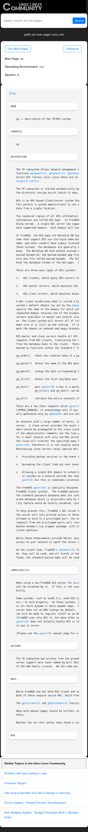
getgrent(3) (57, 173)
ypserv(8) (48, 386)
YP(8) (12, 93)
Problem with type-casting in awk (25, 773)
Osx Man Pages (18, 48)
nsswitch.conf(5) (27, 181)
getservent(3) (31, 703)
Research (72, 48)
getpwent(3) (38, 173)
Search (79, 20)
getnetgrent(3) (78, 173)
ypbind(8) (55, 414)
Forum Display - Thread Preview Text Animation (35, 802)
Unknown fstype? (15, 783)
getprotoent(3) (58, 703)
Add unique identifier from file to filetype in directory (37, 793)
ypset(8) (27, 480)
